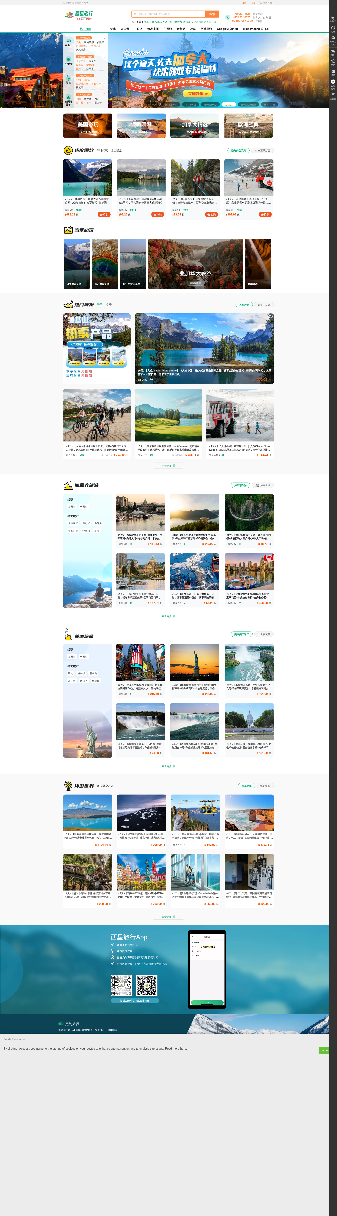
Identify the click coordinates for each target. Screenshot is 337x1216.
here (183, 1048)
